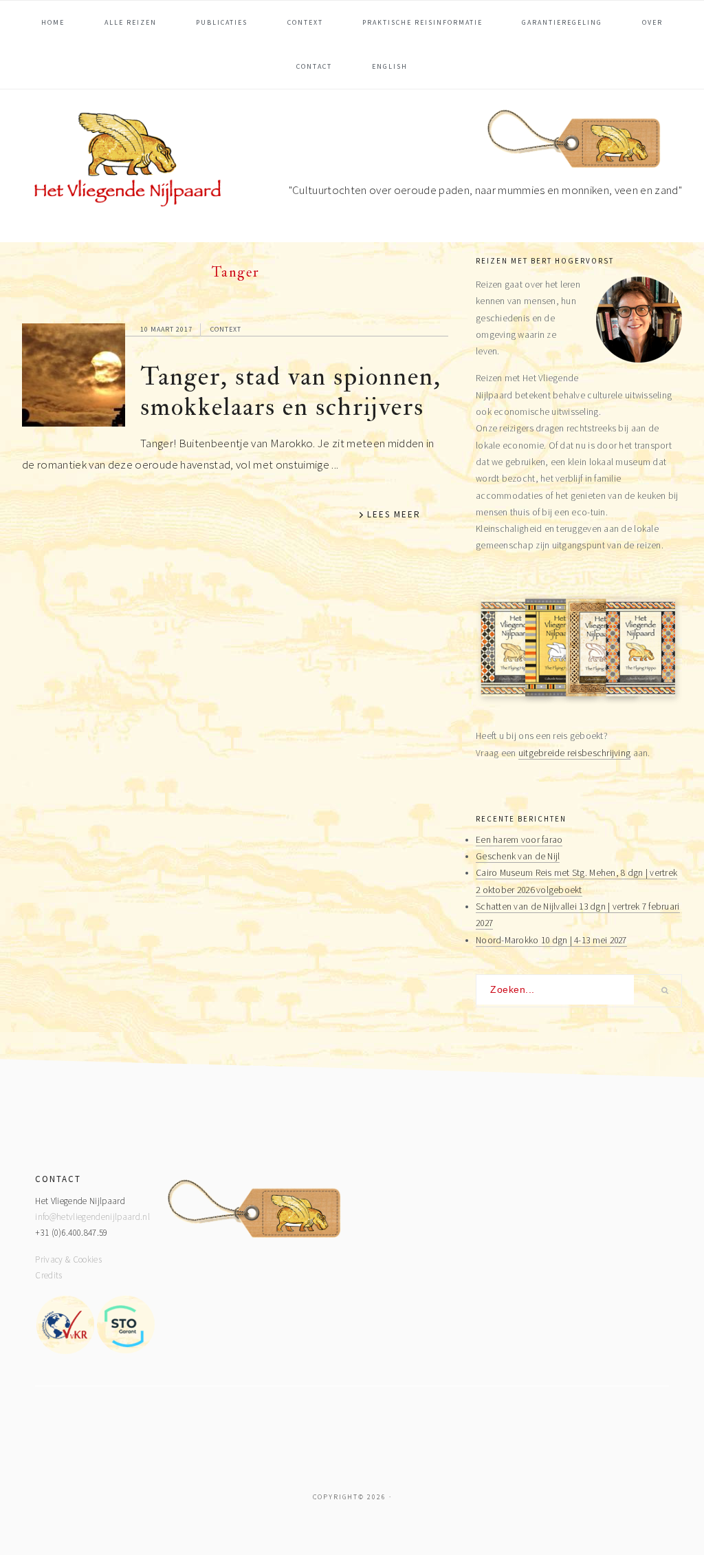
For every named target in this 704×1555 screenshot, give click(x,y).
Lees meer (394, 514)
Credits (48, 1275)
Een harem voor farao (519, 840)
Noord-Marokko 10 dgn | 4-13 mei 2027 (551, 940)
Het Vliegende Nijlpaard (125, 162)
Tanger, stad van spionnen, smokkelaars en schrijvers (290, 392)
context (225, 329)
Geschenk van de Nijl (518, 856)
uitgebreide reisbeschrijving (574, 753)
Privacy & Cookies (68, 1259)
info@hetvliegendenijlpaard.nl (92, 1217)
